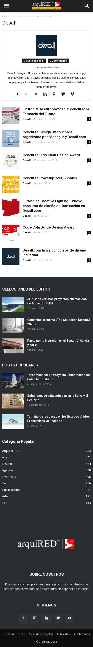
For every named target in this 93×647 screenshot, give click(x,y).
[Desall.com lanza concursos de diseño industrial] (10, 256)
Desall (27, 119)
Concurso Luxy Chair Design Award (51, 155)
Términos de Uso (14, 634)
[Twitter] (64, 94)
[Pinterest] (55, 94)
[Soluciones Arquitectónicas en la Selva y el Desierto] (13, 401)
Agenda (7, 470)
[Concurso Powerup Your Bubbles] (10, 184)
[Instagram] (37, 94)
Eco (4, 503)
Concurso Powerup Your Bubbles (50, 178)
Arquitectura (10, 451)
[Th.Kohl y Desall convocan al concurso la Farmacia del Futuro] (10, 115)
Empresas (9, 477)
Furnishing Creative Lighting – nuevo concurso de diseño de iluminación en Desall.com (54, 206)
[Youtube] (70, 618)
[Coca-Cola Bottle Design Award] (10, 233)
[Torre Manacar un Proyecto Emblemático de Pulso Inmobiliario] (13, 380)
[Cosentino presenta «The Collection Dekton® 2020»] (13, 325)
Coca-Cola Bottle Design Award (49, 227)
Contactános (82, 634)
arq (4, 457)
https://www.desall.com (47, 67)
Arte (5, 496)
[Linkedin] (46, 94)
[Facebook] (19, 94)
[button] (87, 6)
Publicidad (63, 634)
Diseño (7, 464)
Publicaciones (11, 490)
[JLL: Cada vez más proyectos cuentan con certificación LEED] (13, 304)
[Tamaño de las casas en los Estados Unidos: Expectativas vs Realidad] (13, 421)
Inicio (5, 16)
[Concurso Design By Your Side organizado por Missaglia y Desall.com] (10, 138)
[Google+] (28, 94)
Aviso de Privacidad (41, 634)
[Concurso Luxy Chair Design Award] (10, 161)
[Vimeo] (73, 94)
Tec (4, 483)
